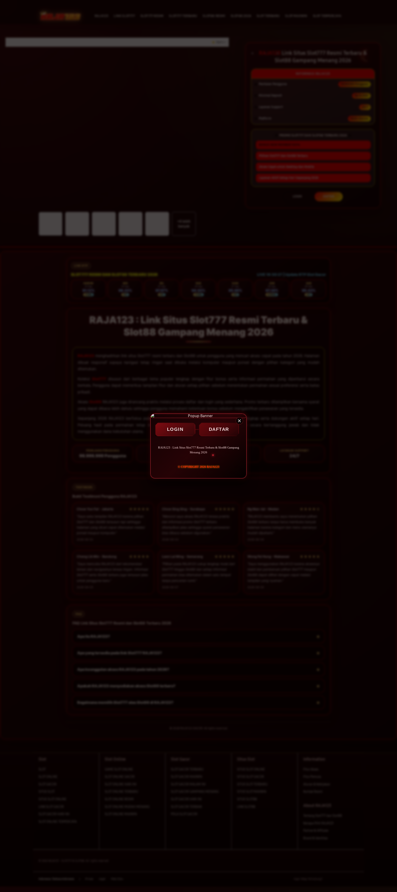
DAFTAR (219, 429)
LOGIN (175, 429)
